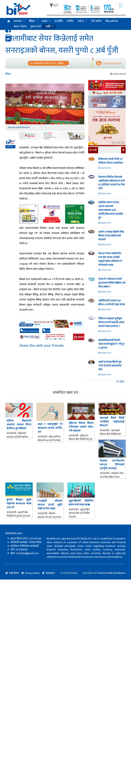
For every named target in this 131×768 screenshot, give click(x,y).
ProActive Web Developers (111, 573)
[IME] (107, 85)
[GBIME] (51, 337)
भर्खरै (48, 26)
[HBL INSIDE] (107, 102)
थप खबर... (121, 381)
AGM (48, 331)
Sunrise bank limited (30, 331)
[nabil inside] (51, 136)
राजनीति (58, 21)
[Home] (24, 10)
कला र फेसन (20, 26)
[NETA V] (86, 9)
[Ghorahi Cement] (28, 214)
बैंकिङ (32, 21)
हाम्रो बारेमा (14, 573)
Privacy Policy (32, 573)
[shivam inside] (74, 214)
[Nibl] (51, 324)
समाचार (18, 21)
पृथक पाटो (35, 26)
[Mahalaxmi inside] (107, 128)
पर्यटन (81, 21)
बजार (44, 21)
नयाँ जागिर (96, 21)
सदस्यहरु (50, 573)
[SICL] (107, 93)
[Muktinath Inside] (51, 214)
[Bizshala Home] (8, 21)
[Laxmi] (65, 63)
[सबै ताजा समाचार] (123, 150)
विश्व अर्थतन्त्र (111, 21)
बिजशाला (10, 146)
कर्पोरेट (70, 21)
